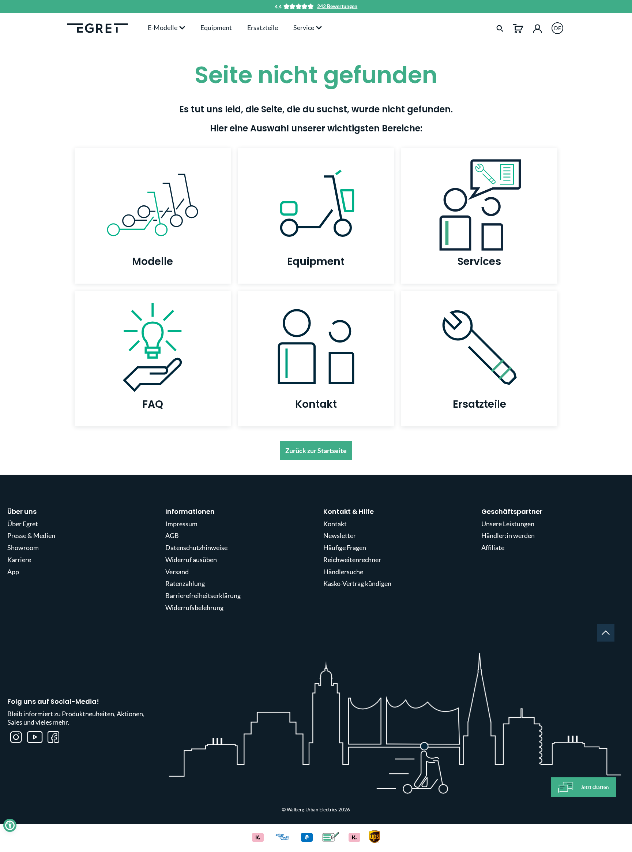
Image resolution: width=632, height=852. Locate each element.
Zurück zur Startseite (316, 450)
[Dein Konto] (537, 28)
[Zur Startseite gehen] (97, 27)
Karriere (19, 560)
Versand (177, 572)
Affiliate (492, 547)
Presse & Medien (31, 535)
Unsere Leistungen (507, 524)
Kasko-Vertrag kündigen (357, 583)
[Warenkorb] (518, 28)
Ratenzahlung (185, 583)
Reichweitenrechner (352, 560)
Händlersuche (343, 572)
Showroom (23, 547)
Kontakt (335, 524)
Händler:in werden (508, 535)
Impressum (181, 524)
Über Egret (22, 524)
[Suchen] (500, 28)
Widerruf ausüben (191, 560)
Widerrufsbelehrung (194, 608)
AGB (172, 535)
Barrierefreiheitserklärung (203, 595)
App (13, 572)
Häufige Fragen (344, 547)
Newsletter (339, 535)
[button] (10, 825)
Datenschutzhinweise (196, 547)
